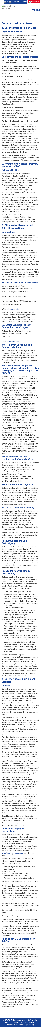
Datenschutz (21, 1025)
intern (29, 1025)
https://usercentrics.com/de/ (13, 853)
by (33, 1025)
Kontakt (32, 1022)
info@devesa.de (13, 309)
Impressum (11, 1025)
